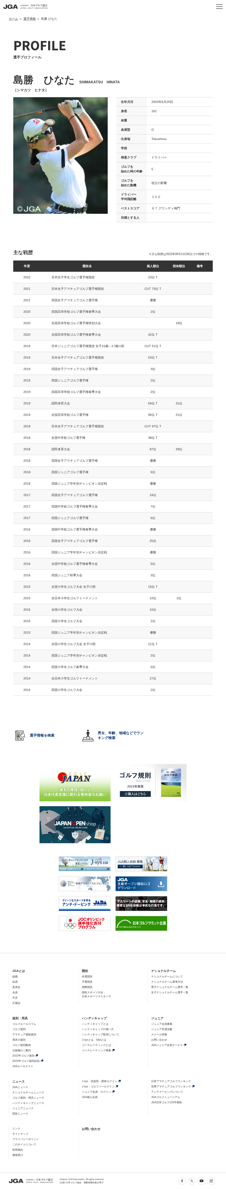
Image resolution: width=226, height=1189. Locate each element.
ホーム (13, 18)
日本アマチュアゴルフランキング (171, 1081)
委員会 (16, 987)
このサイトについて (24, 1144)
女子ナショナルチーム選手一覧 (169, 992)
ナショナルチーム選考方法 (167, 981)
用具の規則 (19, 1039)
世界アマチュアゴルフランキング (171, 1086)
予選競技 (87, 981)
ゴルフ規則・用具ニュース (28, 1097)
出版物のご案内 (21, 1050)
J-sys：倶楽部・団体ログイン (99, 1081)
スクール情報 (159, 1034)
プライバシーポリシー (25, 1139)
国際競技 (87, 987)
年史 (15, 997)
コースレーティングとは (96, 1045)
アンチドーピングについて (167, 1091)
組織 (15, 976)
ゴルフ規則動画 (21, 1045)
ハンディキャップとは (95, 1023)
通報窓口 (17, 1155)
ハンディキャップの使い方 (98, 1029)
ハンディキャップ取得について (100, 1034)
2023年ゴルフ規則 (23, 1055)
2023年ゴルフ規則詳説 (26, 1060)
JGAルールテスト (22, 1066)
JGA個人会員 (90, 1097)
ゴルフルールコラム (24, 1023)
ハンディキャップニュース (28, 1103)
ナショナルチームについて (167, 976)
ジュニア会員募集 (161, 1023)
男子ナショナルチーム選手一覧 (169, 987)
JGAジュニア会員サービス (167, 1045)
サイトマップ (20, 1133)
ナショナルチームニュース (28, 1092)
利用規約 (17, 1149)
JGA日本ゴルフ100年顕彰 (166, 1102)
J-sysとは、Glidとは (94, 1039)
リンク (16, 1128)
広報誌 (16, 1003)
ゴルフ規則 (19, 1029)
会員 (15, 992)
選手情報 (29, 18)
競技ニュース (20, 1113)
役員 (15, 981)
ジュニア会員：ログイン (96, 1091)
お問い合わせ (159, 1039)
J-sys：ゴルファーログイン (98, 1086)
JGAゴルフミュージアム (165, 1097)
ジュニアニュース (23, 1108)
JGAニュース (20, 1087)
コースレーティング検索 (96, 1050)
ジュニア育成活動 (161, 1029)
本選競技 (87, 976)
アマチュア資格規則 (24, 1034)
